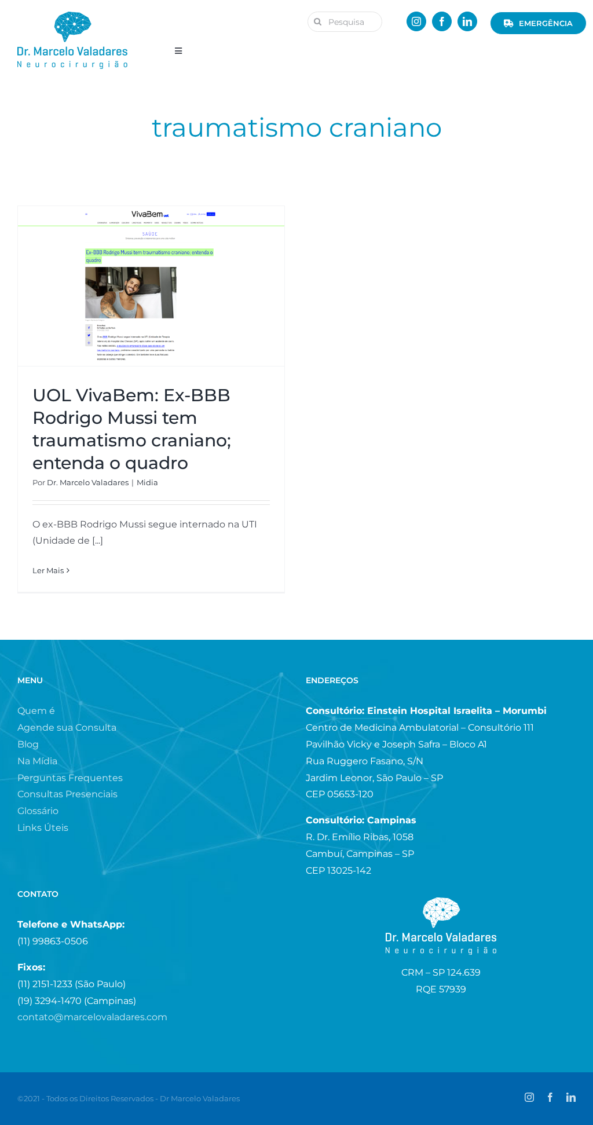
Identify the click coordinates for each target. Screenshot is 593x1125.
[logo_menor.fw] (72, 15)
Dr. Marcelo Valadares (88, 482)
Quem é (36, 710)
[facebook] (442, 21)
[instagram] (416, 21)
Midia (147, 482)
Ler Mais (48, 570)
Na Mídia (37, 761)
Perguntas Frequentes (70, 777)
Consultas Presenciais (67, 794)
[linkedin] (467, 21)
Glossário (37, 810)
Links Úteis (42, 827)
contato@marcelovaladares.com (92, 1017)
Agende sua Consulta (66, 727)
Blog (28, 744)
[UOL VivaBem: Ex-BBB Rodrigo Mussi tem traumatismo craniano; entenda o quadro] (151, 286)
